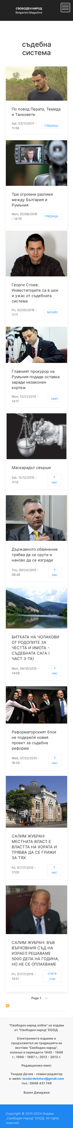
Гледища (51, 125)
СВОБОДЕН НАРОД (29, 8)
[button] (65, 7)
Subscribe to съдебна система (7, 1005)
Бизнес (52, 312)
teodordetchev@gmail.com (43, 1078)
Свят (54, 398)
